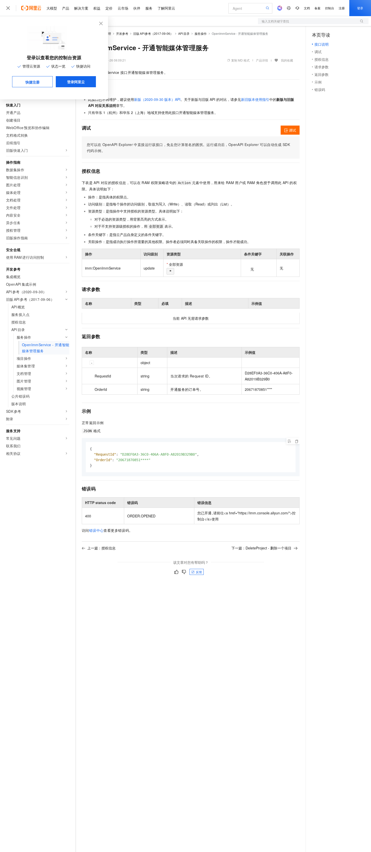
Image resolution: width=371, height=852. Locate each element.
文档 (307, 8)
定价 (109, 8)
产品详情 (262, 60)
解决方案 (81, 8)
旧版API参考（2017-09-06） (153, 33)
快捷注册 (32, 81)
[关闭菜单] (8, 8)
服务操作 (201, 33)
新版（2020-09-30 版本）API (157, 99)
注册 (342, 8)
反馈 (199, 572)
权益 (96, 8)
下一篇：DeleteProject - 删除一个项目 (261, 547)
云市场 (123, 8)
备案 (317, 8)
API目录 (184, 33)
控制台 (329, 8)
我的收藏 (287, 60)
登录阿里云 (76, 81)
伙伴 (136, 8)
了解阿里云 (166, 8)
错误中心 (96, 530)
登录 (360, 8)
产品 (65, 8)
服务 (148, 8)
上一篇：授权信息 (101, 547)
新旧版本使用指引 (255, 99)
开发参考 (122, 33)
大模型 (51, 8)
